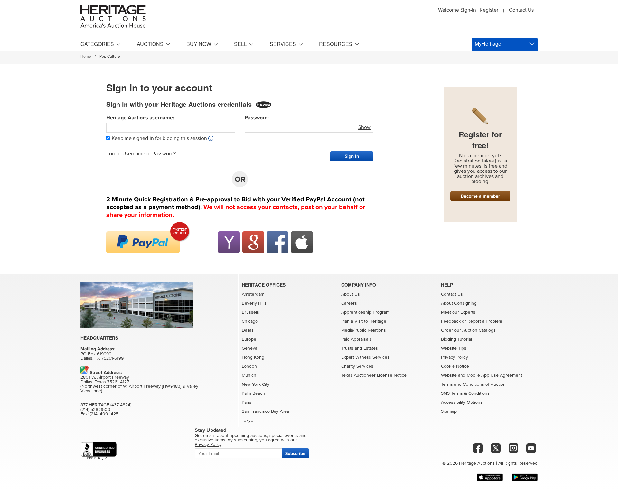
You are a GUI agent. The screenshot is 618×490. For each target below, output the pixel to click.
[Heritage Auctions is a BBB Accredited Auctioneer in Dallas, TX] (98, 451)
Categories (97, 44)
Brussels (250, 312)
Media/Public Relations (363, 330)
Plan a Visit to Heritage (363, 321)
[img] (143, 242)
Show (364, 127)
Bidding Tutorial (456, 339)
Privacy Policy (454, 357)
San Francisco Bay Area (265, 411)
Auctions (150, 44)
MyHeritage (488, 43)
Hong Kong (253, 357)
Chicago (250, 321)
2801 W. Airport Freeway (104, 377)
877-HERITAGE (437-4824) (105, 405)
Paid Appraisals (356, 339)
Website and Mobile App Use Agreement (481, 375)
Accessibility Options (461, 402)
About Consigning (459, 303)
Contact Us (521, 10)
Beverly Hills (254, 303)
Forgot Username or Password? (141, 153)
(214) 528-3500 (95, 409)
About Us (350, 294)
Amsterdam (253, 294)
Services (283, 44)
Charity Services (357, 366)
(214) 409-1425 (104, 414)
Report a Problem (484, 321)
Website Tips (453, 348)
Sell (240, 44)
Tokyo (247, 420)
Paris (246, 402)
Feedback (451, 321)
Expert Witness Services (365, 357)
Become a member (480, 196)
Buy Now (198, 44)
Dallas (248, 330)
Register (489, 10)
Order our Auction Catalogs (468, 330)
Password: (257, 118)
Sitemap (449, 411)
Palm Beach (253, 393)
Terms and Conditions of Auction (473, 384)
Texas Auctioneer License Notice (374, 375)
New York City (255, 384)
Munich (249, 375)
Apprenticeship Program (365, 312)
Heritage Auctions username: (140, 118)
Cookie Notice (455, 366)
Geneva (249, 348)
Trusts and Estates (359, 348)
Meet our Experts (458, 312)
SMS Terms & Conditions (465, 393)
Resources (335, 44)
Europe (249, 339)
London (249, 366)
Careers (349, 303)
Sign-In (468, 10)
